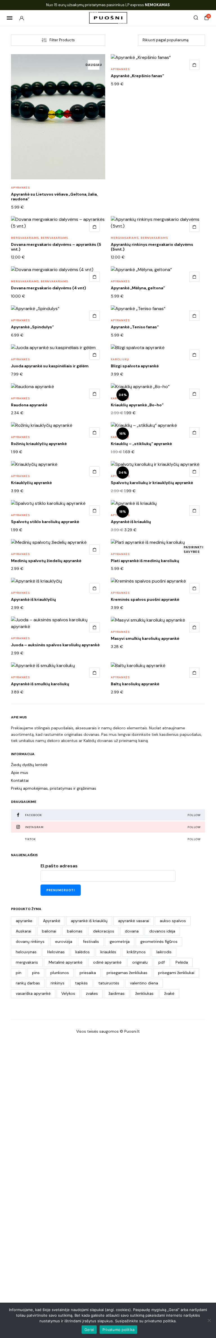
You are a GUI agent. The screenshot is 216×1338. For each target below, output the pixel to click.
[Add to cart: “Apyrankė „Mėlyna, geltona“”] (194, 277)
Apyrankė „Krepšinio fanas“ (137, 75)
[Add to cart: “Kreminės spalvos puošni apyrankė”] (194, 588)
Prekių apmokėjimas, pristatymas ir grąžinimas (53, 788)
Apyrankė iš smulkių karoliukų (40, 683)
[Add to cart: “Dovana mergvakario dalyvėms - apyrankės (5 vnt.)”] (94, 227)
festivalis (91, 941)
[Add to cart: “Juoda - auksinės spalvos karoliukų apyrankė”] (94, 627)
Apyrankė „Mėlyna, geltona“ (138, 287)
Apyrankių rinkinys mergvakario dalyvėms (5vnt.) (152, 247)
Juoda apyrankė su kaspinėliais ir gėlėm (50, 365)
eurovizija (63, 941)
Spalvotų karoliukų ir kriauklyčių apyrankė (152, 482)
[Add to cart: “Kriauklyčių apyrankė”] (94, 471)
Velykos (68, 993)
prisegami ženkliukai (176, 972)
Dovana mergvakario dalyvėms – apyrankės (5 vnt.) (56, 247)
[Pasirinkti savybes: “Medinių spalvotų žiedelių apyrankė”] (94, 549)
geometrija (120, 941)
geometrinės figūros (158, 941)
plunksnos (59, 972)
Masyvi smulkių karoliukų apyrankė (145, 638)
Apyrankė (51, 920)
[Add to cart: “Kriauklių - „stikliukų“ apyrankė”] (194, 432)
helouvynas (26, 951)
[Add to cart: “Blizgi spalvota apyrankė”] (194, 355)
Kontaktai (20, 780)
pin (18, 972)
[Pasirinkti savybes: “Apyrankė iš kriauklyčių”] (94, 588)
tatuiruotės (108, 983)
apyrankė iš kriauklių (89, 920)
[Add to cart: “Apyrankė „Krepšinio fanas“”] (194, 65)
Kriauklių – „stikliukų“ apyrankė (141, 443)
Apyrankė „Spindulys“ (32, 326)
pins (36, 972)
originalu (140, 962)
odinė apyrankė (107, 962)
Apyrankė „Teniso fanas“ (135, 326)
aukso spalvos (173, 920)
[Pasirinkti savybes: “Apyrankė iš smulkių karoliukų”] (94, 673)
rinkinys (57, 983)
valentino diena (144, 983)
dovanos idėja (162, 931)
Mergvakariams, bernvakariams (39, 238)
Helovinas (56, 951)
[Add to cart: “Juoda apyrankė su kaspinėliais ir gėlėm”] (94, 355)
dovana (132, 931)
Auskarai (23, 931)
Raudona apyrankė (29, 404)
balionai (49, 931)
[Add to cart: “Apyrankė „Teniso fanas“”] (194, 316)
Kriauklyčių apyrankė (31, 482)
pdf (161, 962)
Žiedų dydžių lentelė (29, 764)
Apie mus (19, 772)
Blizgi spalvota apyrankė (135, 365)
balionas (74, 931)
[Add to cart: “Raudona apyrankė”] (94, 394)
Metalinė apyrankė (65, 962)
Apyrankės (20, 187)
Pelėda (182, 962)
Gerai (89, 1329)
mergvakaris (27, 962)
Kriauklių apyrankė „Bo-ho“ (137, 404)
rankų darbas (28, 983)
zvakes (92, 993)
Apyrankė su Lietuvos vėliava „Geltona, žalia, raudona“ (54, 196)
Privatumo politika (118, 1329)
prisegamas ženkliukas (127, 972)
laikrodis (164, 951)
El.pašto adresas (59, 866)
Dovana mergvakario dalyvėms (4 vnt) (48, 287)
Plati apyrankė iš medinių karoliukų (145, 560)
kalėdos (82, 951)
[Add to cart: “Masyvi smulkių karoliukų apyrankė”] (194, 627)
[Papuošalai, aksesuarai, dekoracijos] (108, 18)
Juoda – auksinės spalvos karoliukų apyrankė (55, 644)
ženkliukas (144, 993)
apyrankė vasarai (133, 920)
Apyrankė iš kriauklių (131, 521)
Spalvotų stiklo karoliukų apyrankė (45, 521)
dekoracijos (103, 931)
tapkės (81, 983)
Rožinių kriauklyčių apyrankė (39, 443)
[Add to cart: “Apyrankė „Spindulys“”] (94, 316)
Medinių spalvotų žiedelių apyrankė (46, 560)
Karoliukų (120, 359)
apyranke (24, 920)
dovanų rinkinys (30, 941)
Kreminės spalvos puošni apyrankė (145, 599)
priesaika (88, 972)
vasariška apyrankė (33, 993)
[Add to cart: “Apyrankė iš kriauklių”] (194, 510)
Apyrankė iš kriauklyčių (33, 599)
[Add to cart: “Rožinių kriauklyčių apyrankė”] (94, 432)
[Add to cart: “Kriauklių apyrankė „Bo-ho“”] (194, 394)
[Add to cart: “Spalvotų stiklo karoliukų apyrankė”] (94, 510)
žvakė (169, 993)
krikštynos (136, 951)
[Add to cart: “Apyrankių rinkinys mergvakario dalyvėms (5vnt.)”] (194, 227)
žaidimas (117, 993)
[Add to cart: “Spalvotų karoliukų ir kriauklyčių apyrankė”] (194, 471)
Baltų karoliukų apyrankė (135, 683)
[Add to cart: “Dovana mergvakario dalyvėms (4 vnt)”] (94, 277)
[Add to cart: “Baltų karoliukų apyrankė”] (194, 673)
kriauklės (108, 951)
